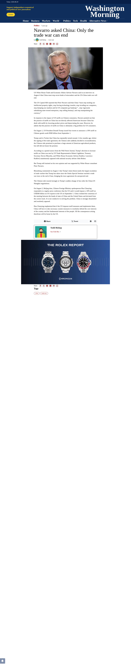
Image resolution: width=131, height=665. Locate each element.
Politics (36, 26)
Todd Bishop (42, 40)
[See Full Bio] (60, 231)
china (36, 293)
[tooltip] (40, 43)
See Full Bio (54, 232)
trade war (44, 293)
